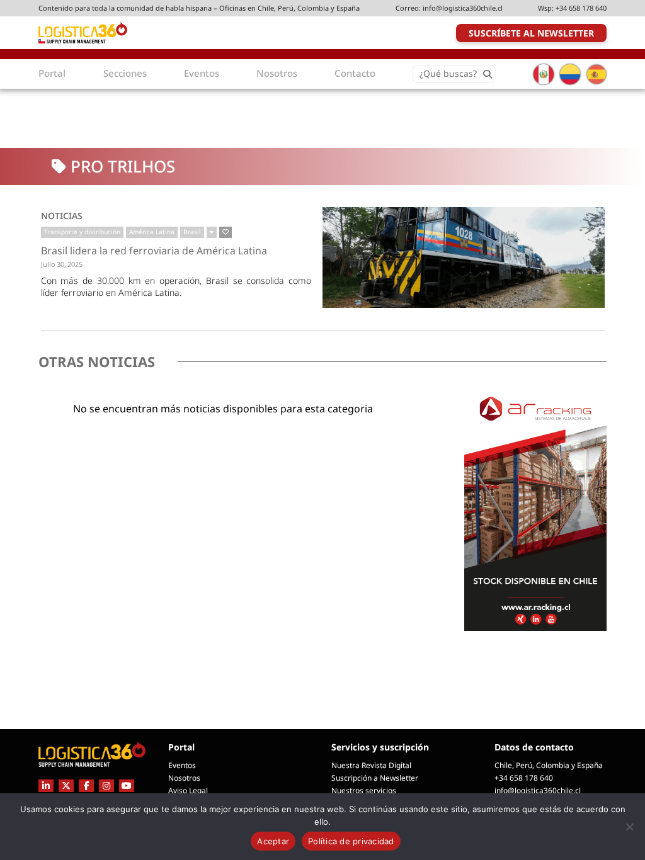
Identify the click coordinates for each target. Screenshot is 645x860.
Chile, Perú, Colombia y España (548, 765)
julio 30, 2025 (62, 264)
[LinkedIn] (46, 785)
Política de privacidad (351, 841)
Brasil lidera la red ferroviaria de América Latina (154, 251)
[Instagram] (106, 785)
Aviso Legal (188, 790)
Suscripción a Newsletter (374, 777)
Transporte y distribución (82, 231)
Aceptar (273, 841)
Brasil (192, 231)
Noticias (62, 216)
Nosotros (184, 777)
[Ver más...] (212, 232)
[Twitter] (66, 785)
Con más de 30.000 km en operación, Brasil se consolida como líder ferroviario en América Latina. (176, 286)
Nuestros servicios (363, 790)
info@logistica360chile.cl (463, 8)
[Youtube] (127, 785)
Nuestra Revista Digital (371, 765)
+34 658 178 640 (581, 8)
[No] (629, 826)
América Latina (151, 231)
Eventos (182, 765)
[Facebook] (86, 785)
